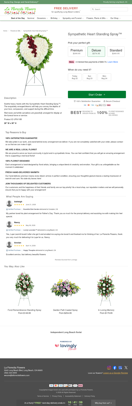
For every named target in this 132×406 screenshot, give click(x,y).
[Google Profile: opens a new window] (120, 367)
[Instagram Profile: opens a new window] (109, 367)
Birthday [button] (54, 18)
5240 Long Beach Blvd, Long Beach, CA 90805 (23, 370)
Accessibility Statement (73, 396)
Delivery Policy (89, 396)
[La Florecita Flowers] (22, 10)
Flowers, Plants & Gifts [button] (96, 18)
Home (5, 31)
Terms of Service (43, 396)
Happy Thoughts (29, 250)
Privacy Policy (57, 396)
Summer (30, 18)
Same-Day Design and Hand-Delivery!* (21, 2)
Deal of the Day (18, 18)
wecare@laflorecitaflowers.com (17, 375)
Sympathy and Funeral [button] (72, 18)
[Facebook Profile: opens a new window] (115, 367)
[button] (125, 395)
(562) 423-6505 (10, 372)
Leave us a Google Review (115, 373)
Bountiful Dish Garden (31, 209)
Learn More (113, 61)
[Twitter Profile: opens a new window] (126, 367)
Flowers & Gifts (15, 31)
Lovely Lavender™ (30, 230)
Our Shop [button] (114, 18)
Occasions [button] (41, 18)
